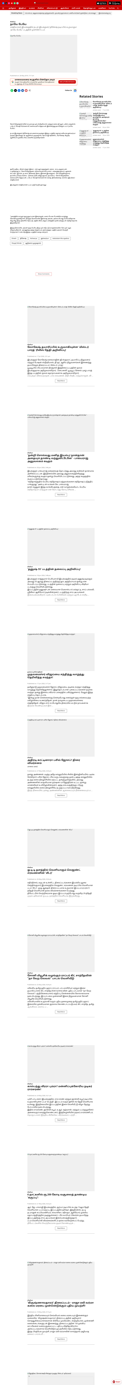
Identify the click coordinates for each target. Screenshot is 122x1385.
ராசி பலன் (76, 8)
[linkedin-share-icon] (22, 91)
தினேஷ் (23, 238)
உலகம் (32, 8)
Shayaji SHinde (17, 243)
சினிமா (41, 8)
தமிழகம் (12, 8)
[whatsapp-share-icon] (11, 91)
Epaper (118, 1382)
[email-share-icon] (26, 91)
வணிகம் (102, 8)
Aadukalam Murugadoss (61, 238)
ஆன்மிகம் (64, 8)
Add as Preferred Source (67, 82)
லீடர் (35, 888)
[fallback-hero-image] (85, 104)
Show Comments (43, 274)
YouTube (112, 8)
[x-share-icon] (15, 91)
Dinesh (14, 238)
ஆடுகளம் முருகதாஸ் (33, 243)
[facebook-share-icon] (19, 91)
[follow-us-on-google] (75, 90)
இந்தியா (22, 8)
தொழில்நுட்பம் (89, 8)
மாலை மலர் (32, 767)
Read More (61, 381)
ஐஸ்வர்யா (45, 238)
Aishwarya (33, 238)
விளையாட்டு (52, 8)
